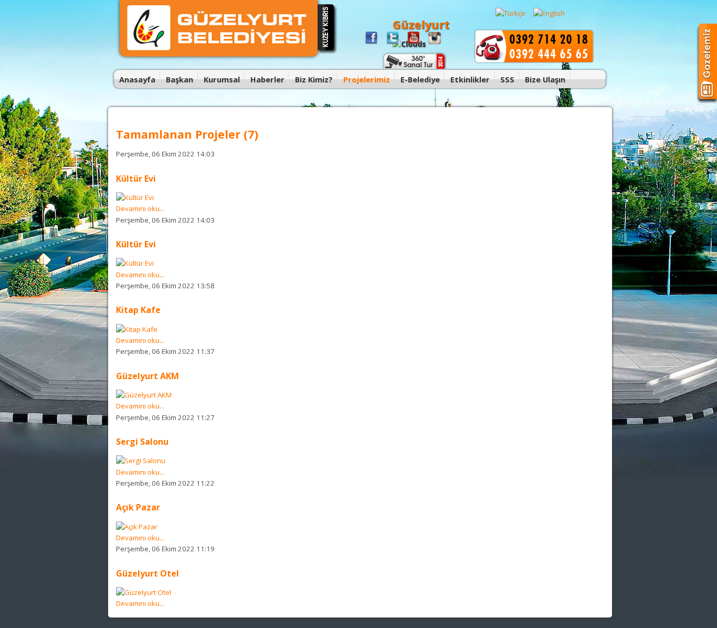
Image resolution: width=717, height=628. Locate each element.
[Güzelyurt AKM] (144, 395)
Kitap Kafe (138, 310)
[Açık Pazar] (136, 526)
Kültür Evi (136, 178)
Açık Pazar (138, 507)
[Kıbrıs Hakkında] (327, 52)
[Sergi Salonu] (140, 460)
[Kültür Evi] (135, 197)
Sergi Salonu (142, 441)
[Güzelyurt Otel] (143, 592)
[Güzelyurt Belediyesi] (218, 57)
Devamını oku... (140, 208)
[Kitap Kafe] (136, 329)
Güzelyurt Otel (147, 573)
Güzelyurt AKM (147, 376)
